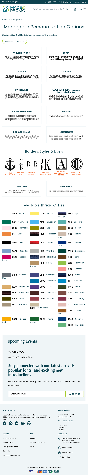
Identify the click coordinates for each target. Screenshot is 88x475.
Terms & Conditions (37, 442)
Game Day (7, 451)
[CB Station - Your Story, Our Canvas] (14, 9)
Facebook (4, 423)
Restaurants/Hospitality (11, 455)
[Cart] (81, 9)
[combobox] (51, 9)
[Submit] (67, 9)
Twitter (23, 423)
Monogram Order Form (14, 41)
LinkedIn (17, 423)
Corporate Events (9, 438)
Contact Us (66, 457)
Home (5, 19)
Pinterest (29, 423)
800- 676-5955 (54, 2)
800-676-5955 (67, 447)
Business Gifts (8, 442)
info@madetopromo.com (75, 2)
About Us (33, 438)
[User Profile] (75, 9)
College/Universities (10, 447)
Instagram (10, 423)
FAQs (32, 447)
